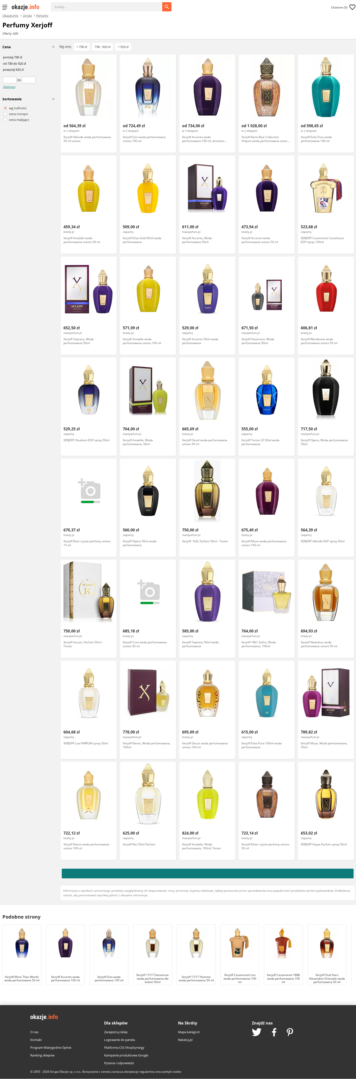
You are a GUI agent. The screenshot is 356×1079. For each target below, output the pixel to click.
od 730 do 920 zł (14, 64)
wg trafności (17, 108)
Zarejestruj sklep (116, 1032)
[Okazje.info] (27, 7)
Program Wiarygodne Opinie (50, 1047)
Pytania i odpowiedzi (119, 1063)
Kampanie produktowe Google (126, 1055)
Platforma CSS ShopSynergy (124, 1047)
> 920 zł (123, 47)
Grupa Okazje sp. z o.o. (65, 1072)
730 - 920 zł (102, 47)
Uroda (27, 15)
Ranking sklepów (42, 1055)
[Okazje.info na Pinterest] (290, 1032)
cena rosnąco (18, 114)
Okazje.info (10, 15)
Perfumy (42, 15)
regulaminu (147, 1072)
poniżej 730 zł (12, 57)
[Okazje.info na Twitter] (257, 1032)
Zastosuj (9, 87)
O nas (34, 1032)
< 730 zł (82, 47)
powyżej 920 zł (13, 70)
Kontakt (36, 1040)
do (19, 80)
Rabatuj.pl (185, 1040)
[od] (10, 80)
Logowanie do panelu (119, 1040)
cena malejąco (19, 120)
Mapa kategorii (189, 1032)
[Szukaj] (110, 4)
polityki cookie (171, 1072)
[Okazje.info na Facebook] (274, 1032)
